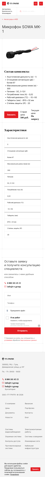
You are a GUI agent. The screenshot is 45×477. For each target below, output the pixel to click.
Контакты (29, 413)
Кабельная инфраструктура (32, 447)
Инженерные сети (32, 441)
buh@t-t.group (12, 386)
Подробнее (14, 474)
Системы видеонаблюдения (12, 430)
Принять (35, 469)
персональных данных (28, 340)
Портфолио (29, 408)
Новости (8, 417)
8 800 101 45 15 (14, 283)
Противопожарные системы (13, 447)
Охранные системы (13, 436)
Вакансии (29, 403)
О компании (10, 403)
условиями (8, 340)
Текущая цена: (35, 111)
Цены (7, 408)
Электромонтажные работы (33, 430)
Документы (10, 413)
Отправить (22, 331)
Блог (27, 417)
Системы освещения (33, 436)
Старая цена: (23, 113)
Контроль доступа (12, 441)
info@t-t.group (14, 286)
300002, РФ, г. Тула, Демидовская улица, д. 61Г (13, 365)
